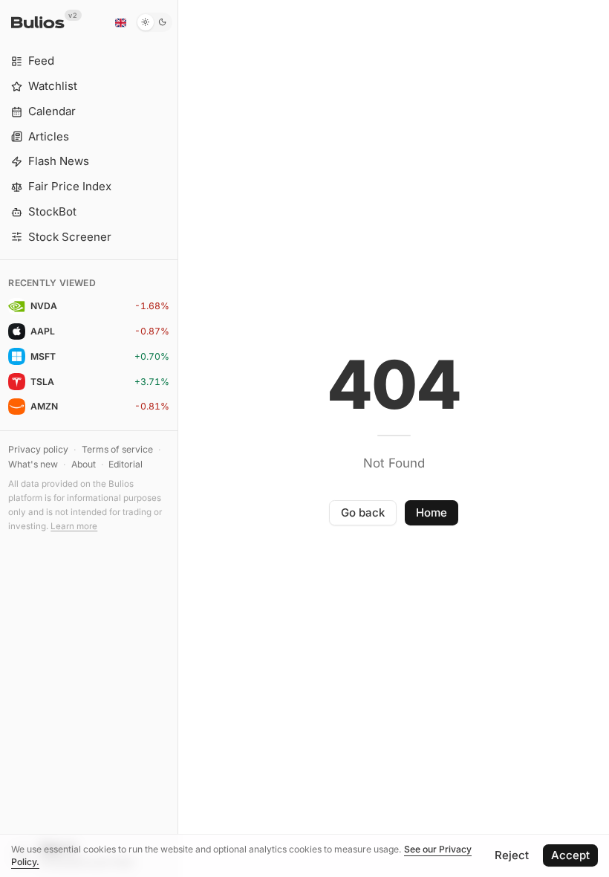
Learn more (74, 526)
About (83, 464)
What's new (33, 464)
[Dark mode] (154, 22)
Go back (363, 512)
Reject (512, 855)
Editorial (125, 464)
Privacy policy (38, 449)
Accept (570, 855)
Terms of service (117, 449)
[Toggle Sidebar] (177, 438)
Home (431, 512)
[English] (120, 22)
